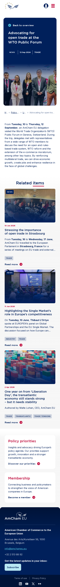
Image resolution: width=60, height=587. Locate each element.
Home (6, 112)
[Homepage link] (13, 5)
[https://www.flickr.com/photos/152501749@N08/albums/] (39, 583)
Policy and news (15, 112)
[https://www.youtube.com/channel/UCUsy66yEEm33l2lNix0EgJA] (26, 583)
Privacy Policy (39, 578)
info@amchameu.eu (16, 548)
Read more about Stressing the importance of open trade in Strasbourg (30, 227)
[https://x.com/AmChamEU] (33, 583)
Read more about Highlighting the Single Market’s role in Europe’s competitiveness (30, 308)
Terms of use (20, 578)
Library (24, 112)
